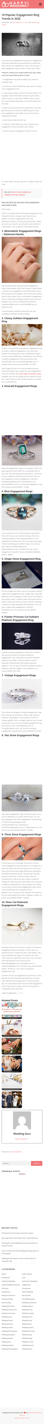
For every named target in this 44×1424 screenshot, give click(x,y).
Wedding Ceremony (8, 1313)
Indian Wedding (27, 1292)
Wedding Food (27, 1320)
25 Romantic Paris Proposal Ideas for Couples (17, 1233)
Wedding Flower (7, 1320)
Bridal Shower (27, 1274)
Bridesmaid (6, 1278)
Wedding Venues (27, 1345)
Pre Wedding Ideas (28, 1299)
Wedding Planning (28, 1331)
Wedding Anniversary (9, 1310)
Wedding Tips (6, 1342)
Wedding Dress (27, 1317)
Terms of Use (24, 1418)
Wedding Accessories (29, 1303)
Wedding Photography (9, 1331)
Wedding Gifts (27, 1324)
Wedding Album (27, 1306)
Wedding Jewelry (28, 1327)
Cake (23, 1278)
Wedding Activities (8, 1306)
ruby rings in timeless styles (30, 374)
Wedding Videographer (10, 1349)
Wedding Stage (27, 1338)
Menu (40, 4)
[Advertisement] (22, 156)
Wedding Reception (8, 1335)
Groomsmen (26, 1288)
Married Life (26, 1295)
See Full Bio (20, 1139)
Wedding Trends (27, 1342)
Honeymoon (6, 1292)
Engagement (16, 1152)
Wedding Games (7, 1324)
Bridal (4, 1274)
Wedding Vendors (8, 1345)
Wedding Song (27, 1335)
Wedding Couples (28, 1313)
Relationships (6, 1303)
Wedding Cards (27, 1310)
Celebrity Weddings (8, 1281)
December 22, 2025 (21, 22)
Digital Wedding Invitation (11, 1285)
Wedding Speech (7, 1338)
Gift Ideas (5, 1288)
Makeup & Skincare (8, 1295)
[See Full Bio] (27, 1139)
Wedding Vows (27, 1349)
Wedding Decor (7, 1317)
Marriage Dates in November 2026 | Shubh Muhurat (20, 1238)
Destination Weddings (29, 1281)
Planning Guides (7, 1299)
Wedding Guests (7, 1327)
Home (17, 1418)
